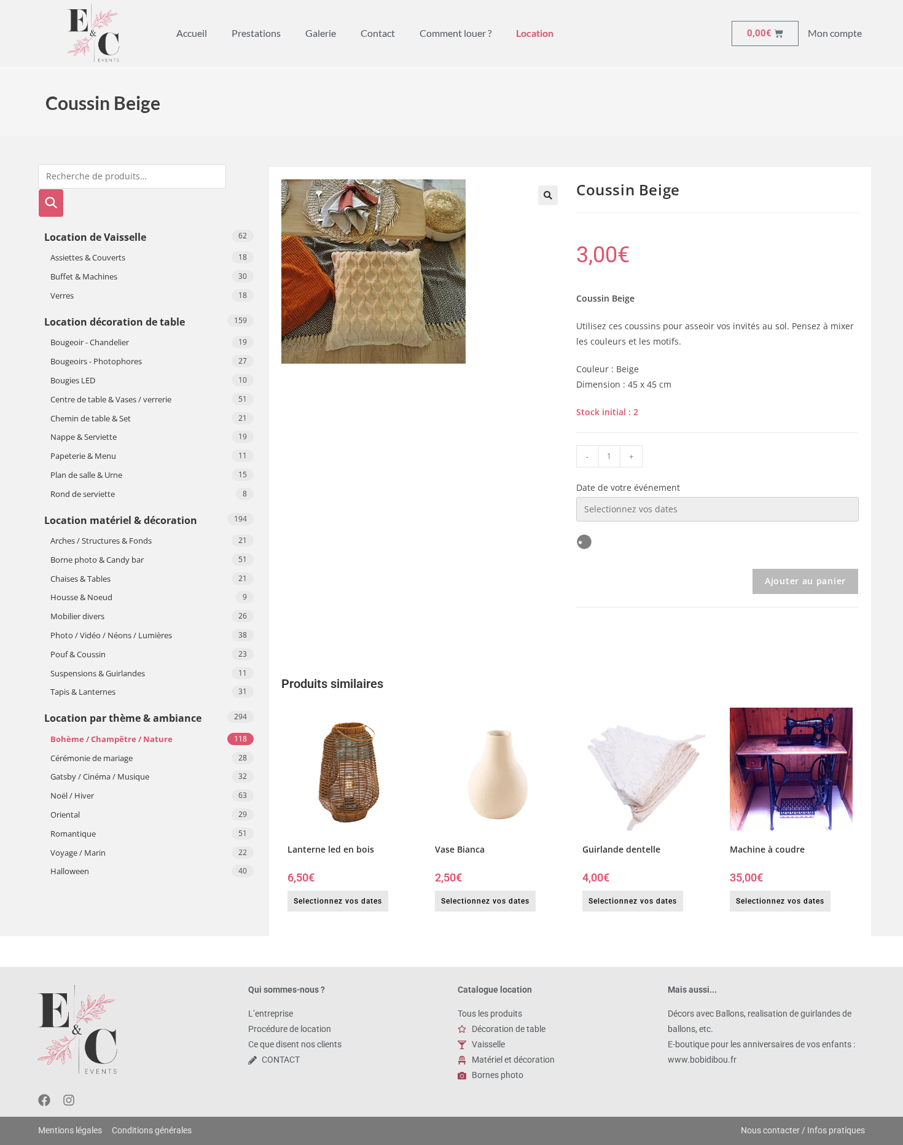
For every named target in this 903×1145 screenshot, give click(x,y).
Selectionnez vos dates (338, 901)
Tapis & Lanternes (82, 691)
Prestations (256, 33)
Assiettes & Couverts (87, 257)
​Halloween (69, 871)
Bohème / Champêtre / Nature (111, 738)
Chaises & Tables (80, 578)
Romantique (73, 833)
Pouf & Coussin (78, 654)
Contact (378, 33)
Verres (62, 295)
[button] (548, 195)
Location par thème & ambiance (122, 718)
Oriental (65, 814)
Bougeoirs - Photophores (96, 361)
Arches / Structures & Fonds (101, 540)
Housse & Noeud (81, 597)
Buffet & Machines (83, 276)
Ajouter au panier (805, 581)
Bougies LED (72, 380)
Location (534, 33)
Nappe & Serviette (83, 436)
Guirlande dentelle (621, 849)
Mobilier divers (77, 616)
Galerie (320, 33)
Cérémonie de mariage (91, 758)
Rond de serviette (82, 493)
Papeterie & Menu (83, 455)
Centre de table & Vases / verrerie (110, 399)
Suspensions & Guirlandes (97, 673)
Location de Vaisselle (95, 237)
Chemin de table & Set (90, 418)
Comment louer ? (455, 33)
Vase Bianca (460, 849)
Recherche (51, 203)
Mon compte (835, 33)
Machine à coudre (767, 849)
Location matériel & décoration (120, 520)
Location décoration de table (114, 322)
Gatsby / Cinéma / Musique (99, 776)
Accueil (191, 33)
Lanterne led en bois (330, 849)
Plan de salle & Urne (86, 474)
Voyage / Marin (78, 852)
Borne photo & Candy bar (97, 559)
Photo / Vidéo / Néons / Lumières (111, 635)
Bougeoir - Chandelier (89, 342)
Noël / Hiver (72, 795)
